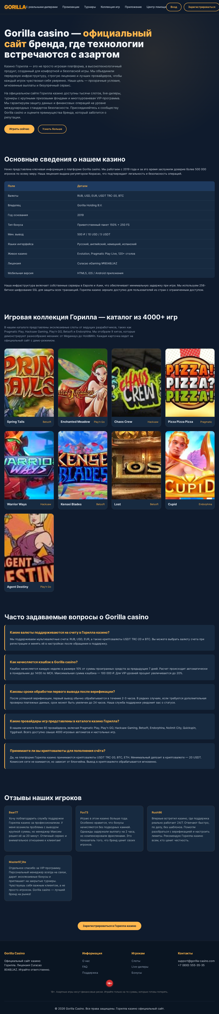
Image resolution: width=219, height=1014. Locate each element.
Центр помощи (156, 7)
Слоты (136, 961)
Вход (174, 7)
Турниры (90, 7)
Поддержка (90, 972)
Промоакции (70, 7)
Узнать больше (52, 129)
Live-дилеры (140, 966)
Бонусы (137, 972)
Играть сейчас (19, 129)
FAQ (84, 966)
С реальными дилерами (41, 7)
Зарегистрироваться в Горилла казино (109, 926)
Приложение (133, 7)
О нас (86, 961)
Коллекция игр (110, 7)
